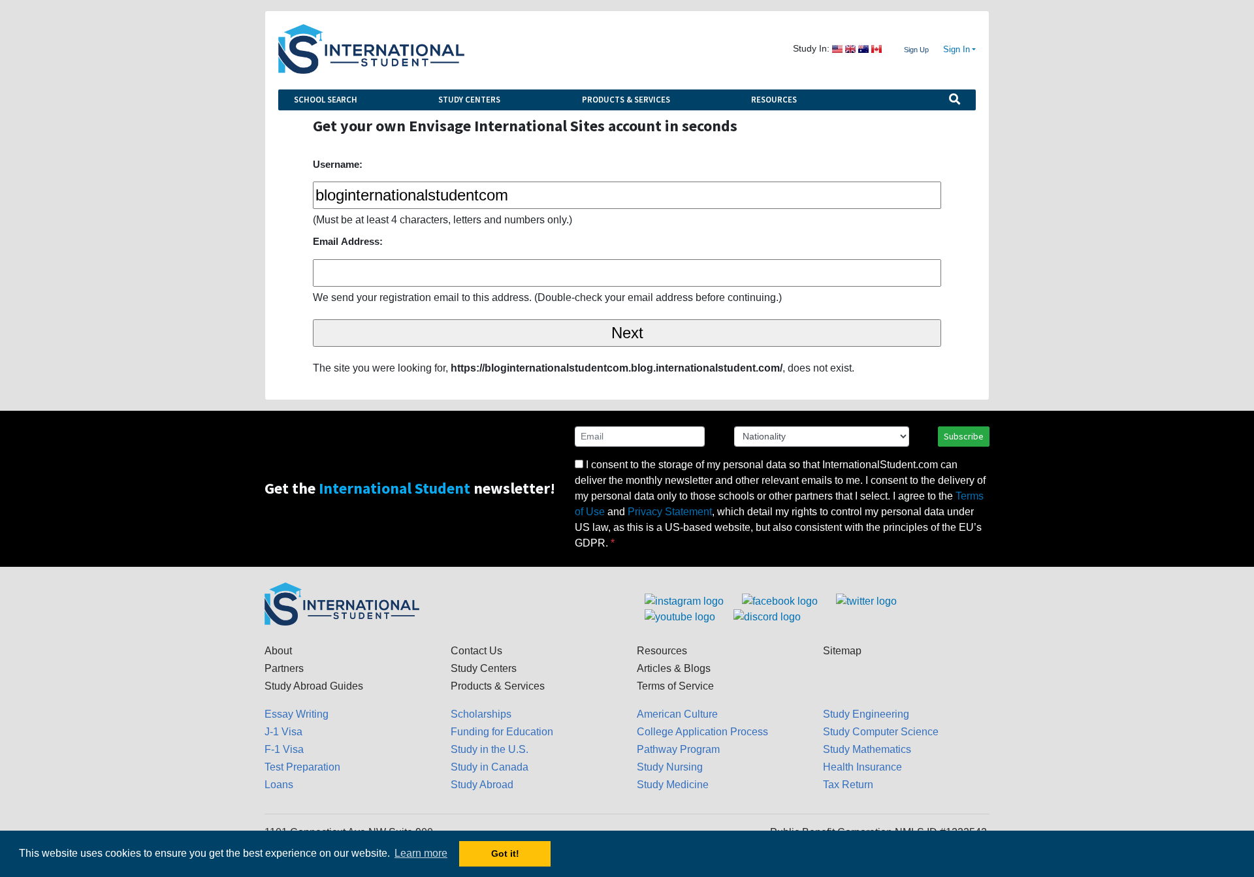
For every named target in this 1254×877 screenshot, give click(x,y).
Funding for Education (502, 731)
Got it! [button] (505, 853)
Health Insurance (862, 767)
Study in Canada (489, 767)
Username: (337, 164)
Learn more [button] (420, 853)
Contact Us (476, 650)
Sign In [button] (956, 49)
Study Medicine (673, 784)
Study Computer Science (881, 731)
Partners (284, 668)
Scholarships (481, 714)
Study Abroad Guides (314, 686)
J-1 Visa (283, 731)
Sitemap (842, 650)
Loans (279, 784)
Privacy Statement (670, 511)
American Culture (677, 714)
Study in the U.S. (489, 749)
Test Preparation (302, 767)
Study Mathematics (867, 749)
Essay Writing (297, 714)
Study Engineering (866, 714)
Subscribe (964, 436)
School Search (325, 99)
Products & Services (626, 99)
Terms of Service (675, 686)
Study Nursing (670, 767)
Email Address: (348, 241)
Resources (774, 99)
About (278, 650)
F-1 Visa (284, 749)
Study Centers (469, 99)
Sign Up (916, 50)
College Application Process (702, 731)
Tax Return (848, 784)
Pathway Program (678, 749)
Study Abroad (482, 784)
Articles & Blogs (674, 668)
